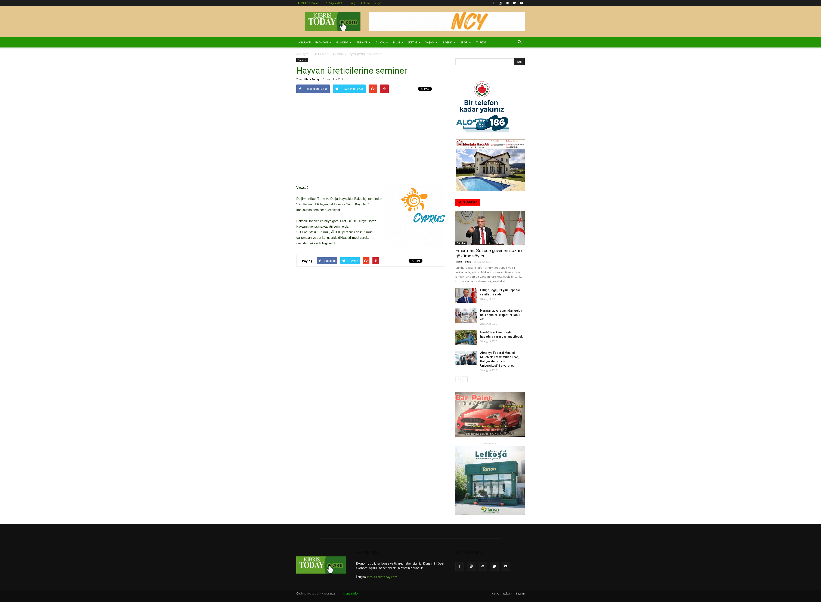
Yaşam (429, 42)
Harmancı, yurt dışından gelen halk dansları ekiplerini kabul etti (501, 315)
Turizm (481, 42)
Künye (353, 2)
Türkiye (362, 42)
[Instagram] (500, 3)
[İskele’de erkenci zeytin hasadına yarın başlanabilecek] (466, 337)
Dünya (380, 42)
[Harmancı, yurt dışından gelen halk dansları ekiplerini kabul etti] (466, 315)
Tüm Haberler (320, 54)
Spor (464, 42)
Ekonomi (321, 42)
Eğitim (412, 42)
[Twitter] (514, 3)
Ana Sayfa (302, 54)
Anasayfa (305, 42)
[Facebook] (493, 3)
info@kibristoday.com (382, 577)
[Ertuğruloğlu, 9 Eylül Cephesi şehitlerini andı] (466, 295)
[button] (519, 42)
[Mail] (507, 3)
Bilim (396, 42)
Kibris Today (311, 79)
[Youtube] (521, 3)
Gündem (342, 42)
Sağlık (447, 42)
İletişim (378, 2)
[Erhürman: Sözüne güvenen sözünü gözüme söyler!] (490, 228)
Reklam (365, 2)
